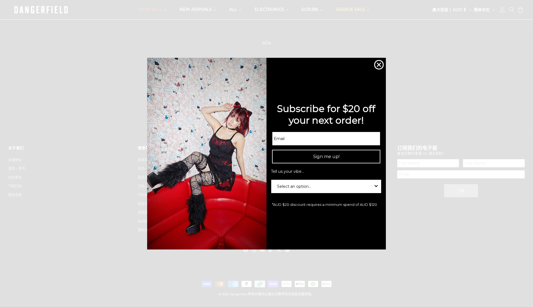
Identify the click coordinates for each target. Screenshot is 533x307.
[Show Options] (376, 186)
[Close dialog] (379, 65)
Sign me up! (326, 156)
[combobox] (324, 186)
